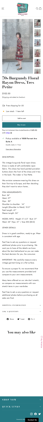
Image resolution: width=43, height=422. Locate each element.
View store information (13, 149)
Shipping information (14, 305)
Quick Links (11, 406)
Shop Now (9, 399)
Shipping (5, 97)
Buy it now (21, 125)
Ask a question (10, 312)
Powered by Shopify (22, 419)
